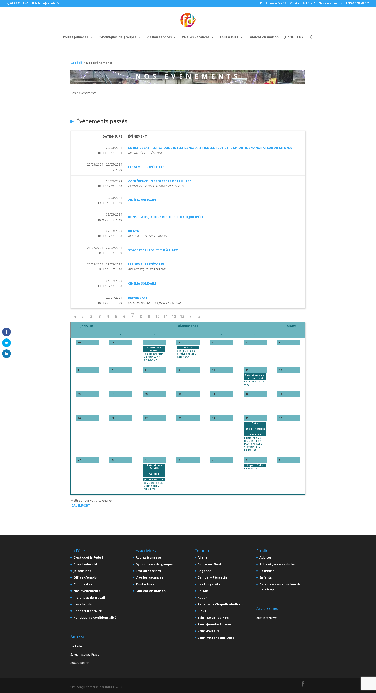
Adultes (265, 557)
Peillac (203, 591)
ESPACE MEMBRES (357, 3)
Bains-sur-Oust (209, 564)
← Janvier (84, 326)
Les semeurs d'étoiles (146, 167)
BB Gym (134, 231)
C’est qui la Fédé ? (302, 3)
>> (199, 317)
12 (174, 316)
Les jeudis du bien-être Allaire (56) (186, 354)
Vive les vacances (196, 31)
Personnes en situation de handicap (280, 586)
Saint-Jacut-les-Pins (213, 617)
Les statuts (83, 604)
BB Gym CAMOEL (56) (255, 383)
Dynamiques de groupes (117, 31)
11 (165, 316)
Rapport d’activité (88, 611)
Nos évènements (330, 3)
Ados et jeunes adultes (277, 564)
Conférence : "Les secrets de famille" (159, 181)
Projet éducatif (85, 564)
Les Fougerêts (209, 584)
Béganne (205, 571)
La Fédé (76, 63)
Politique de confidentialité (95, 617)
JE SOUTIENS (293, 31)
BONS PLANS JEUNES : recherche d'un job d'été (166, 217)
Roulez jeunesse (75, 31)
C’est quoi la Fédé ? (273, 3)
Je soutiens (82, 571)
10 (157, 316)
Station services (159, 31)
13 (182, 316)
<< (74, 317)
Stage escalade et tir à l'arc (153, 250)
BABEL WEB (113, 687)
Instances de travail (89, 597)
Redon (202, 597)
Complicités (83, 584)
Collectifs (266, 571)
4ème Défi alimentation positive (153, 486)
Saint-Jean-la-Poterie (214, 624)
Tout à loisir (229, 31)
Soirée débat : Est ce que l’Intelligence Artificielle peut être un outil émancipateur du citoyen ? (211, 148)
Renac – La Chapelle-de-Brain (220, 604)
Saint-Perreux (208, 631)
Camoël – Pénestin (212, 577)
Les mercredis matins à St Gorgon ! (153, 357)
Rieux (202, 611)
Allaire (203, 557)
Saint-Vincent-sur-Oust (216, 638)
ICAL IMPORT (80, 505)
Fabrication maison (263, 31)
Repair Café (137, 297)
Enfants (265, 577)
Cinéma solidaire (142, 200)
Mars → (293, 326)
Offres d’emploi (85, 577)
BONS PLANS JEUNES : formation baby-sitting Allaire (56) (254, 444)
